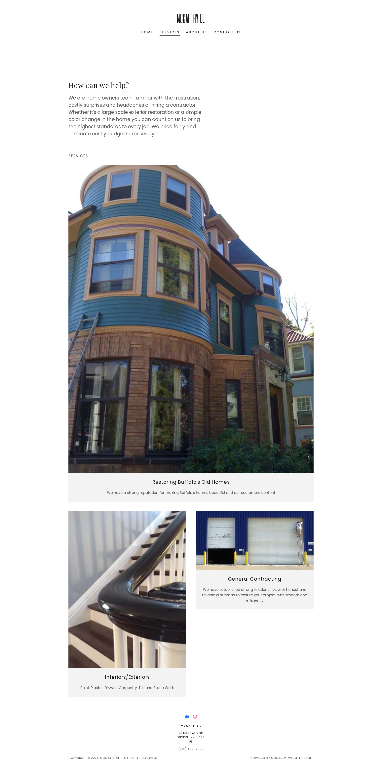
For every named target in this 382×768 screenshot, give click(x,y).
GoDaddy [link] (279, 758)
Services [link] (169, 32)
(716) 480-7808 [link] (191, 749)
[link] (191, 21)
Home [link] (147, 32)
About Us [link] (196, 32)
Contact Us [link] (227, 32)
